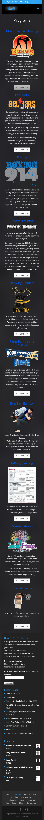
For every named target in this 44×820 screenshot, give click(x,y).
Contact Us (31, 803)
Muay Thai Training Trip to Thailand (20, 722)
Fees (14, 803)
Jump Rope (10, 729)
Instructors (26, 797)
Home (7, 794)
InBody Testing (30, 794)
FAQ (22, 800)
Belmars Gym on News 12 (16, 726)
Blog (7, 803)
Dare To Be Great (13, 693)
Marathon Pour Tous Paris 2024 (18, 718)
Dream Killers (11, 697)
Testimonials (12, 800)
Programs (17, 794)
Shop (21, 803)
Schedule (14, 797)
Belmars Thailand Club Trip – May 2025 (21, 701)
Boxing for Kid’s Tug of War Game (19, 733)
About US (31, 800)
